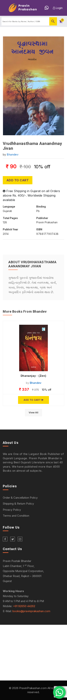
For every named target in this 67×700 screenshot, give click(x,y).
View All (33, 412)
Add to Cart (18, 180)
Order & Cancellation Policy (20, 497)
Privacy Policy (12, 509)
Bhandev (12, 154)
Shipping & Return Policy (18, 503)
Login (59, 7)
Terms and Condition (16, 515)
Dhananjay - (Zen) (33, 375)
